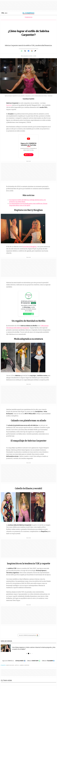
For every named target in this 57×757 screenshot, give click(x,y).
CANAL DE (32, 660)
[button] (26, 653)
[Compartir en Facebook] (28, 51)
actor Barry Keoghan (30, 246)
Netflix (17, 665)
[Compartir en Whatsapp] (21, 51)
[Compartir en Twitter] (25, 51)
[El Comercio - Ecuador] (28, 13)
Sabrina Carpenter (24, 665)
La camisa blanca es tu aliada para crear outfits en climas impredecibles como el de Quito (28, 204)
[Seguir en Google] (32, 51)
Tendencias (28, 17)
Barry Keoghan (10, 665)
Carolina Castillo (28, 99)
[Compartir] (35, 51)
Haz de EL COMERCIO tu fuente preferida (27, 635)
